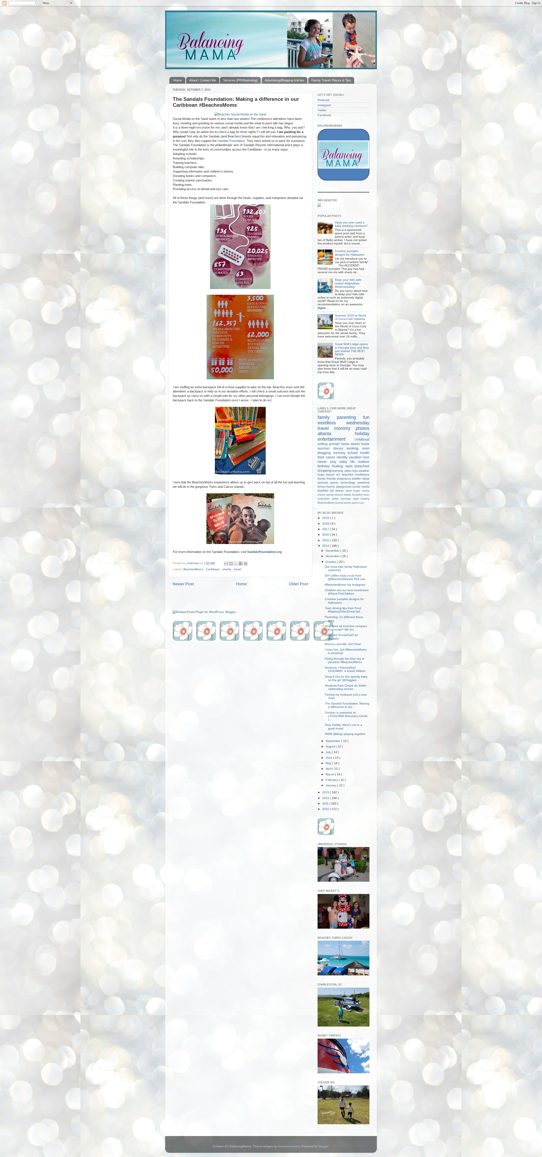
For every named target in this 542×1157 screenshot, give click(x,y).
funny (322, 486)
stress (340, 490)
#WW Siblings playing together (345, 734)
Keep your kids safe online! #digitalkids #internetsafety (348, 283)
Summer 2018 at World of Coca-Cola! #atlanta (350, 317)
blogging (325, 453)
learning (338, 470)
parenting (350, 417)
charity (227, 569)
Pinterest (323, 100)
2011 (325, 803)
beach (331, 474)
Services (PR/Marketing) (240, 80)
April (329, 768)
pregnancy (344, 478)
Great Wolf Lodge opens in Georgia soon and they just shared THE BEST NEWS (352, 349)
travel (237, 569)
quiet (355, 502)
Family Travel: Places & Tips (331, 80)
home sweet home (355, 444)
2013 (326, 792)
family (327, 417)
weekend (363, 482)
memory (340, 453)
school (354, 453)
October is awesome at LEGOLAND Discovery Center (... (346, 716)
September (333, 741)
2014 (326, 545)
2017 (326, 529)
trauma (339, 502)
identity (343, 457)
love (366, 457)
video (348, 470)
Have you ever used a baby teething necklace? (351, 224)
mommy (345, 428)
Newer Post (183, 584)
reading (365, 498)
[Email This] (226, 563)
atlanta (336, 433)
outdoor (363, 461)
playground (344, 486)
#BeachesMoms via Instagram (345, 584)
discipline (358, 494)
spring (330, 494)
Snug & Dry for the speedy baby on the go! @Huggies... (346, 678)
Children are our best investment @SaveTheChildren (347, 592)
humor (331, 486)
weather (364, 470)
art (339, 474)
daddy (348, 494)
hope (322, 474)
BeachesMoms (193, 569)
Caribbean (213, 569)
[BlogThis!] (231, 563)
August (331, 746)
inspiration (325, 498)
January (331, 785)
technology (349, 482)
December (333, 550)
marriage (346, 498)
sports (335, 482)
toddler (357, 478)
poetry (348, 502)
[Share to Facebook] (241, 563)
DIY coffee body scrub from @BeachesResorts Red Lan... (346, 577)
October (331, 561)
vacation (356, 457)
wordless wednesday (343, 422)
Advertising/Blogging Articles (284, 80)
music (361, 503)
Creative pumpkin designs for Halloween (350, 252)
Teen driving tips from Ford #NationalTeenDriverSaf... (343, 610)
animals (324, 482)
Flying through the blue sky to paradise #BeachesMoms (344, 660)
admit (349, 490)
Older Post (298, 584)
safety (336, 498)
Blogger (323, 1146)
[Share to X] (236, 563)
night (357, 498)
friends (332, 478)
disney (340, 448)
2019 (326, 518)
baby (345, 461)
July (329, 752)
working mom (358, 448)
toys (355, 470)
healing (338, 466)
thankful (324, 490)
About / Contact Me (202, 80)
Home (177, 80)
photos (362, 428)
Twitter (322, 110)
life (354, 461)
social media (360, 486)
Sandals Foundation (231, 141)
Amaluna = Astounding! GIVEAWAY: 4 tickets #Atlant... (346, 669)
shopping (325, 470)
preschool (362, 466)
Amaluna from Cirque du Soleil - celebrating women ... (346, 687)
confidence (362, 474)
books (322, 478)
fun (366, 417)
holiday (362, 433)
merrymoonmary (289, 1146)
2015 (326, 540)
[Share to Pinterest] (245, 563)
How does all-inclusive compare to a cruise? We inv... (346, 628)
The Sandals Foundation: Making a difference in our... (347, 705)
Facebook (324, 115)
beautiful (348, 474)
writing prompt (329, 444)
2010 (326, 809)
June (329, 757)
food (322, 457)
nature (331, 457)
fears (366, 494)
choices (339, 494)
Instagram (324, 105)
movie (324, 461)
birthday (325, 466)
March (330, 774)
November (333, 556)
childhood (362, 439)
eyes (350, 466)
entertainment (336, 439)
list (333, 490)
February (332, 779)
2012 (326, 798)
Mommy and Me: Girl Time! (343, 644)
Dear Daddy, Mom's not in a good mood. (343, 726)
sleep (365, 478)
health (364, 453)
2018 (326, 523)
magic (357, 490)
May (329, 763)
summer (325, 448)
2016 (326, 534)
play (335, 461)
